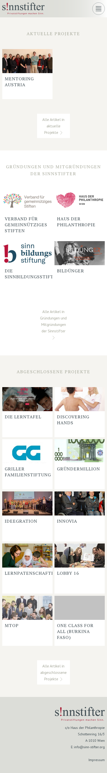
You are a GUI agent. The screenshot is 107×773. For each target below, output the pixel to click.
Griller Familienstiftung (28, 472)
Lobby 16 (68, 573)
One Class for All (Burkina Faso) (75, 631)
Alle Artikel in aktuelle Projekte (53, 126)
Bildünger (70, 271)
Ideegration (21, 521)
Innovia (67, 521)
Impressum (96, 760)
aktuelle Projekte (53, 33)
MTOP (12, 625)
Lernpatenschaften (31, 573)
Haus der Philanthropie (76, 222)
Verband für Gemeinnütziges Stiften (26, 224)
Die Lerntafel (23, 417)
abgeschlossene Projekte (53, 371)
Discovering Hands (73, 420)
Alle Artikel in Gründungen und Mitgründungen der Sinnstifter (53, 321)
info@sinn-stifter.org (89, 747)
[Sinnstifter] (23, 13)
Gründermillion (78, 469)
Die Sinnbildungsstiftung (34, 274)
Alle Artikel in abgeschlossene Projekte (53, 672)
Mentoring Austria (19, 81)
